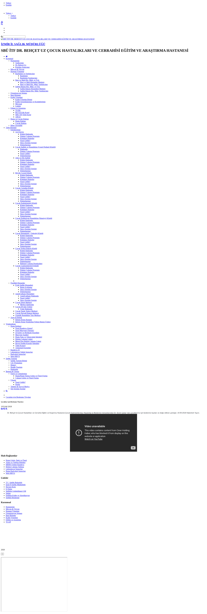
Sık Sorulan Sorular (18, 389)
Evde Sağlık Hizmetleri (24, 285)
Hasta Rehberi (16, 326)
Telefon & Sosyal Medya (20, 387)
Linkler (18, 106)
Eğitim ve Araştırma (18, 108)
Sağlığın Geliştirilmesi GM (16, 491)
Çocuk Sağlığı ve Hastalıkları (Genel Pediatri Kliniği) (35, 147)
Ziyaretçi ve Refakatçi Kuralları (27, 333)
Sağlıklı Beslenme (12, 498)
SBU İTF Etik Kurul (23, 115)
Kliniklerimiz (15, 130)
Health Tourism (16, 367)
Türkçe (8, 3)
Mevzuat (18, 104)
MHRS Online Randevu (15, 465)
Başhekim (24, 76)
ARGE (18, 117)
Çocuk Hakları (20, 123)
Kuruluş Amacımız (22, 67)
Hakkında (24, 149)
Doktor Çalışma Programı (30, 136)
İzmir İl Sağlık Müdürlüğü (16, 485)
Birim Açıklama (26, 287)
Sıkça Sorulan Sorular (28, 143)
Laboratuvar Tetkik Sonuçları (22, 352)
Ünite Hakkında (26, 309)
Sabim (8, 493)
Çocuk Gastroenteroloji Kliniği (27, 266)
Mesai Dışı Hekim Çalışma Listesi (28, 341)
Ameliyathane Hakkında (29, 296)
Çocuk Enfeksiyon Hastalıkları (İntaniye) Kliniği (33, 218)
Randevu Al (15, 350)
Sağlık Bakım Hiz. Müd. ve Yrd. (27, 87)
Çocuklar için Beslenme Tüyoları (18, 397)
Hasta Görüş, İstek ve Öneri (16, 460)
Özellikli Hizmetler (18, 283)
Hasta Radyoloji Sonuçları (16, 471)
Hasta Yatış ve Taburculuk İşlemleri (28, 337)
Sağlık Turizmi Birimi (19, 361)
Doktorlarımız (25, 145)
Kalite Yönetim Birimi (23, 100)
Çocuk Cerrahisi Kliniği (24, 188)
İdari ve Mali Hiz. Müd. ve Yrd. (27, 80)
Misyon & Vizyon (17, 69)
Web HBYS (15, 356)
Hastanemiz (15, 61)
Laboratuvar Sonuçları (14, 469)
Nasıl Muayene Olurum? (24, 330)
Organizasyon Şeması (19, 93)
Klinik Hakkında (26, 134)
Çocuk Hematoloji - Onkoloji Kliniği (29, 233)
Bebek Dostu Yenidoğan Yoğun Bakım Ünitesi (33, 322)
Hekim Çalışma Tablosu (15, 467)
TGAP (8, 522)
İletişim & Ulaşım (12, 371)
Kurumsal (9, 59)
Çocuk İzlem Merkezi (23, 302)
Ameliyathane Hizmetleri (24, 294)
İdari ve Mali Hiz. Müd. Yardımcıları (34, 84)
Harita (17, 384)
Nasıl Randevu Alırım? (24, 328)
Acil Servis (19, 132)
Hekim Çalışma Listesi (23, 339)
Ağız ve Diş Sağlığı (22, 158)
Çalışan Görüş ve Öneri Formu (27, 378)
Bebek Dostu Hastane (23, 320)
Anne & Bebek (16, 318)
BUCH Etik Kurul (22, 113)
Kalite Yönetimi (17, 97)
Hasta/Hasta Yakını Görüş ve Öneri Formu (31, 376)
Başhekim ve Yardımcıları (25, 74)
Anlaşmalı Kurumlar (23, 348)
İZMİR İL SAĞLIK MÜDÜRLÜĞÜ (23, 44)
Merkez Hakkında (27, 305)
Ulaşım (13, 380)
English (9, 5)
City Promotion (16, 363)
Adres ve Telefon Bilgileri (15, 462)
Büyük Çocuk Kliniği (23, 173)
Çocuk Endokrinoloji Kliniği (26, 203)
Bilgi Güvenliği (16, 125)
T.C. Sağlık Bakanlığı (14, 483)
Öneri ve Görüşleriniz (19, 374)
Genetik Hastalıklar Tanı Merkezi (27, 315)
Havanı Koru (11, 487)
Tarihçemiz (19, 63)
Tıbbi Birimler (11, 128)
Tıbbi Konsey (20, 346)
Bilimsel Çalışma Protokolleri (31, 264)
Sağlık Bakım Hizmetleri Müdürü (32, 89)
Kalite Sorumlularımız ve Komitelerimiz (30, 102)
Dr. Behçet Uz (20, 65)
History (13, 365)
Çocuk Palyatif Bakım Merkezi (27, 313)
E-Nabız (9, 489)
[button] (9, 13)
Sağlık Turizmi (11, 359)
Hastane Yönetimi (17, 72)
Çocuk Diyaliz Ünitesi (23, 307)
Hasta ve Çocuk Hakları (20, 119)
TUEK (18, 110)
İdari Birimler (16, 95)
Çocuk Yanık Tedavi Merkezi (26, 311)
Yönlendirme (11, 324)
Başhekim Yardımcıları (28, 78)
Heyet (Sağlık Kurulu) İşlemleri (27, 343)
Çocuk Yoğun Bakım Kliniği (26, 248)
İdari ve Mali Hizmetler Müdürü (32, 82)
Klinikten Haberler (27, 138)
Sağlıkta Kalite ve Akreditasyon (18, 495)
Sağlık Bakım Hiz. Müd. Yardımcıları (34, 91)
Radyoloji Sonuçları (18, 354)
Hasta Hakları (20, 121)
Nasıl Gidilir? (25, 141)
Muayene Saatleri (22, 335)
